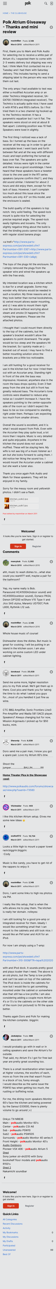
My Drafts (28, 1241)
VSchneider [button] (16, 806)
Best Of (6, 1254)
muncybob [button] (16, 561)
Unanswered (28, 1250)
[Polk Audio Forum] (28, 3)
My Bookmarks (28, 1232)
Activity (6, 1228)
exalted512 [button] (16, 836)
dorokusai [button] (15, 671)
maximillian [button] (16, 41)
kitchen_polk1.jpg (19, 505)
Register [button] (36, 546)
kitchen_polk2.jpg (19, 499)
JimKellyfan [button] (16, 1036)
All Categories (10, 1219)
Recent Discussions (12, 1223)
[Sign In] (51, 3)
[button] (51, 28)
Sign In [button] (18, 546)
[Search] (46, 3)
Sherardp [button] (15, 740)
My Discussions (10, 1236)
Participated (9, 1245)
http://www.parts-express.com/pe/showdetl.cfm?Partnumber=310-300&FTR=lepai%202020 (28, 956)
